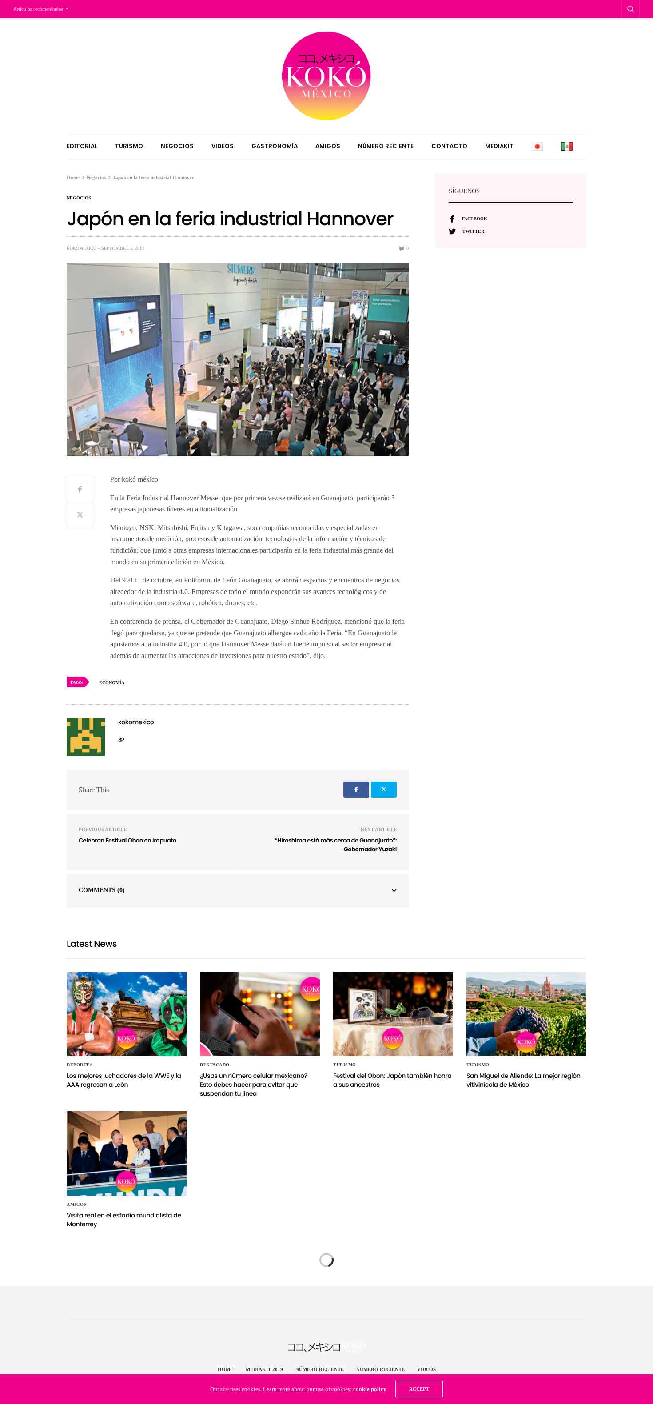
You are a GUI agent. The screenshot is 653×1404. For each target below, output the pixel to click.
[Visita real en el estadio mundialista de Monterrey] (127, 1153)
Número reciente (386, 146)
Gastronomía (274, 146)
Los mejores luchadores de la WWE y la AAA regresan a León (124, 1080)
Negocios (177, 146)
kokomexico (81, 248)
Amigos (327, 146)
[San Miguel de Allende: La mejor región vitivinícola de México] (526, 1014)
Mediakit (499, 146)
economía (111, 682)
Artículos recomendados (38, 9)
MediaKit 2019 (264, 1369)
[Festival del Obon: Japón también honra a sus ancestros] (393, 1014)
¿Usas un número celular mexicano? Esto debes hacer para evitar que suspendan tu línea (253, 1084)
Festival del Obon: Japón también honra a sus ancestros (392, 1080)
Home (225, 1369)
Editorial (82, 146)
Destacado (215, 1065)
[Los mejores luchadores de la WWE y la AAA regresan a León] (127, 1014)
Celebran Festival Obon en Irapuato (127, 840)
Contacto (449, 146)
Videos (222, 146)
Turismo (129, 146)
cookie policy (369, 1389)
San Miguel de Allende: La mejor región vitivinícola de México (523, 1080)
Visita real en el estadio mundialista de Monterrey (124, 1219)
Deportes (80, 1065)
